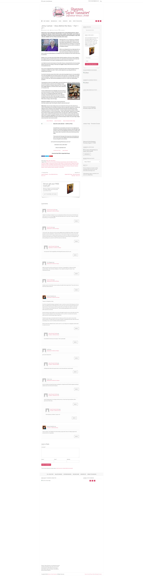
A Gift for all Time (57, 150)
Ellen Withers (61, 163)
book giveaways (63, 161)
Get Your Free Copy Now (50, 194)
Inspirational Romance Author (67, 164)
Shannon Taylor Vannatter (46, 167)
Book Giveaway (57, 161)
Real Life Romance (55, 165)
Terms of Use (87, 574)
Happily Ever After (75, 163)
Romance (68, 165)
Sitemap (96, 574)
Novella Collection (48, 165)
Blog (47, 160)
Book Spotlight (70, 161)
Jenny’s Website (50, 120)
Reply (76, 221)
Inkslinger (51, 164)
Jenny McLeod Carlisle (51, 209)
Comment (43, 447)
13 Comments (62, 30)
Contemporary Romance (53, 163)
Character (75, 161)
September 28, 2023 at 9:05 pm (53, 281)
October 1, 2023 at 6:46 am (53, 334)
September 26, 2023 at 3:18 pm (53, 228)
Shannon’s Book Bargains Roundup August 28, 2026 (89, 107)
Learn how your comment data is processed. (64, 468)
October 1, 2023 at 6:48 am (53, 364)
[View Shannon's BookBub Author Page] (91, 75)
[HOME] (42, 21)
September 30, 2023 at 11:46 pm (53, 380)
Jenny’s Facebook (57, 120)
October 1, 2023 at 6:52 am (55, 410)
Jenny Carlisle (75, 164)
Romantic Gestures (74, 165)
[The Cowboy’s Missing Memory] (91, 150)
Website (68, 459)
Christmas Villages (44, 163)
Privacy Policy (92, 574)
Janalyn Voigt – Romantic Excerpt (91, 123)
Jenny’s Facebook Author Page (69, 120)
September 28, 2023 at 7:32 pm (53, 263)
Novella (42, 165)
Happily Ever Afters (45, 164)
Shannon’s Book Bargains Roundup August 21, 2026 (89, 142)
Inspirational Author (57, 164)
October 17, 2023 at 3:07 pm (52, 427)
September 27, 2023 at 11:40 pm (54, 247)
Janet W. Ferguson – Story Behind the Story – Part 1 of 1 (49, 175)
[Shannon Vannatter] (71, 17)
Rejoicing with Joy (63, 165)
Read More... (90, 174)
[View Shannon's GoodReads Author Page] (91, 85)
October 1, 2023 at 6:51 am (53, 395)
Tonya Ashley (61, 167)
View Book (87, 154)
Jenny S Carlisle (50, 279)
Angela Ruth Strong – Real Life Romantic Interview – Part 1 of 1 (72, 175)
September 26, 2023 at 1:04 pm (53, 210)
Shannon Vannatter (54, 167)
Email (55, 459)
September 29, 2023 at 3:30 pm (53, 350)
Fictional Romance (67, 163)
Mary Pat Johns (50, 227)
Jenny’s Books (65, 150)
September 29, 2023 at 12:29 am (53, 297)
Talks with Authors (52, 160)
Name (42, 459)
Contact (100, 574)
